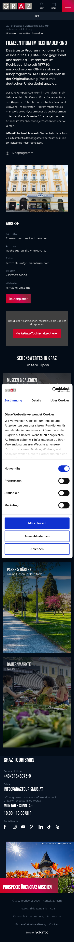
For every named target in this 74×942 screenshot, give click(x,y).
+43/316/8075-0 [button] (17, 776)
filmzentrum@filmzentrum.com (28, 263)
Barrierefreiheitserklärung (30, 924)
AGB (52, 908)
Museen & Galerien (22, 380)
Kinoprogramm (23, 153)
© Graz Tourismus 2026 (26, 900)
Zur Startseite (14, 25)
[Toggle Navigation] (68, 6)
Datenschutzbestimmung (28, 916)
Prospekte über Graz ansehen (27, 887)
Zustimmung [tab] (13, 400)
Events (54, 8)
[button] (6, 827)
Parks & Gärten (19, 569)
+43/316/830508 (16, 275)
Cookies (54, 924)
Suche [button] (42, 8)
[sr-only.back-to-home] (18, 6)
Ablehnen (37, 549)
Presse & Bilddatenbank (33, 908)
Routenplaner (18, 299)
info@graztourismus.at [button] (23, 789)
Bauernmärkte (19, 664)
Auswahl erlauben (37, 536)
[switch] (63, 481)
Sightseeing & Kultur (37, 25)
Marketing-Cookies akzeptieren (37, 333)
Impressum (54, 916)
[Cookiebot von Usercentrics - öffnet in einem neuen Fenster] (52, 389)
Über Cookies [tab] (60, 400)
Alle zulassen (37, 523)
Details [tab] (36, 400)
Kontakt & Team (52, 900)
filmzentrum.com (18, 287)
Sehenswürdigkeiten (18, 29)
